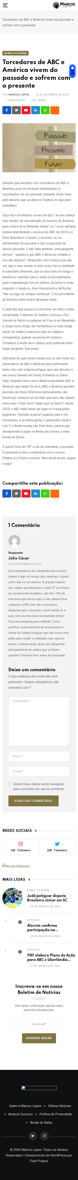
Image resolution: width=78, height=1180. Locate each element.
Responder (15, 552)
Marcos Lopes (19, 94)
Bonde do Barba (38, 890)
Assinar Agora (39, 1038)
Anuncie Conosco (20, 1114)
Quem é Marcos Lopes (25, 1106)
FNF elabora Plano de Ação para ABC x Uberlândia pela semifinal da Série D (51, 960)
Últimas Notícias (59, 1106)
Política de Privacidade (55, 1114)
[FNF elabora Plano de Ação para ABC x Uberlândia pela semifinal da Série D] (12, 957)
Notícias (33, 920)
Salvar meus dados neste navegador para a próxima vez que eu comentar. (38, 786)
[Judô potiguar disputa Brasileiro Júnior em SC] (12, 898)
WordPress (59, 1155)
